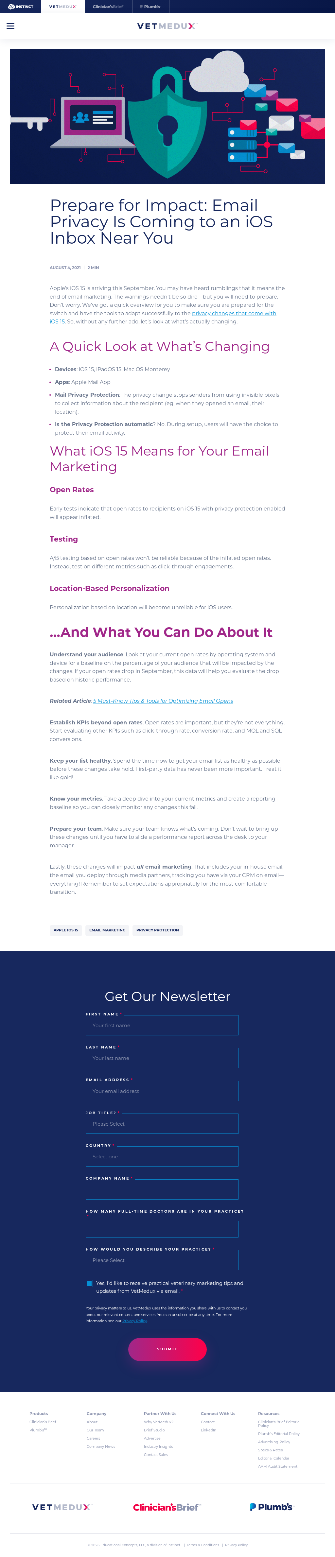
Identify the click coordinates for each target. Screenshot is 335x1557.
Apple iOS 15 (66, 930)
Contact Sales (156, 1455)
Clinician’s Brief (42, 1422)
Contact (208, 1422)
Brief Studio (154, 1430)
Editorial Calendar (273, 1459)
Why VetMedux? (158, 1422)
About (92, 1422)
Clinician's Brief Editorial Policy (279, 1424)
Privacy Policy (134, 1321)
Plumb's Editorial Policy (279, 1434)
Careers (93, 1439)
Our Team (95, 1430)
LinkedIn (208, 1430)
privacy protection (157, 930)
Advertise (152, 1439)
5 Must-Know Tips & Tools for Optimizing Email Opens (163, 701)
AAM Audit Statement (277, 1467)
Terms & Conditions (203, 1545)
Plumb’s (38, 1430)
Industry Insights (158, 1447)
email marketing (107, 930)
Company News (101, 1447)
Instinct (174, 1545)
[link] (62, 1508)
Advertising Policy (274, 1442)
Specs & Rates (270, 1450)
